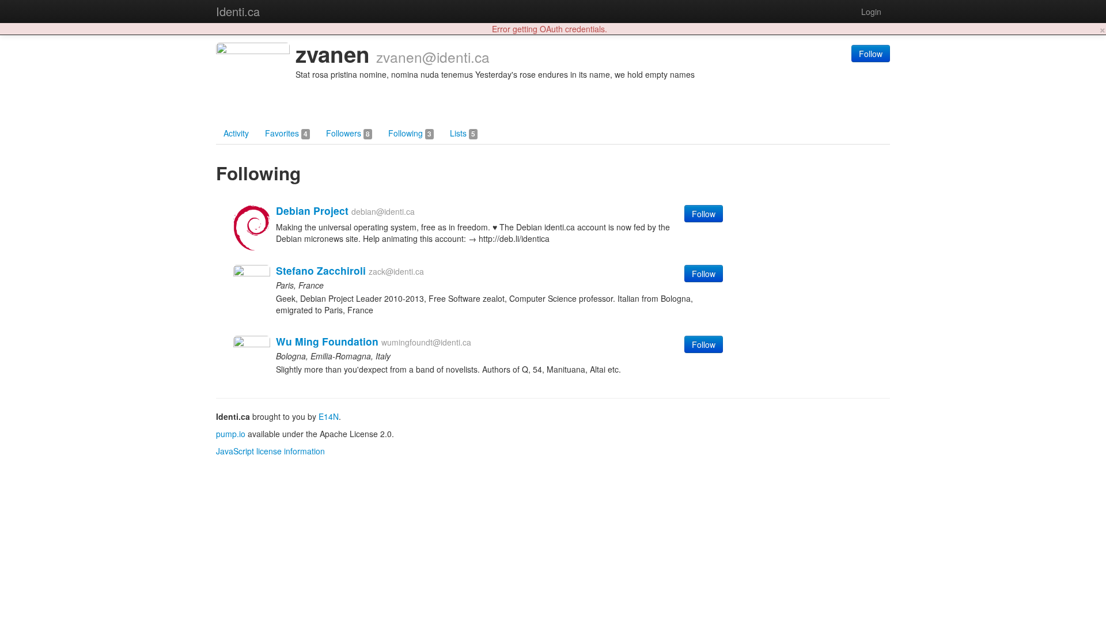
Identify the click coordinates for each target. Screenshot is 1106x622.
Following (409, 133)
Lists (462, 133)
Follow (870, 53)
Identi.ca (238, 11)
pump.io (230, 433)
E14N (329, 416)
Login (871, 11)
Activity (236, 133)
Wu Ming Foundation (327, 341)
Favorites (286, 133)
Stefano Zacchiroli (321, 270)
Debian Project (312, 210)
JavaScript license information (270, 451)
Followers (348, 133)
